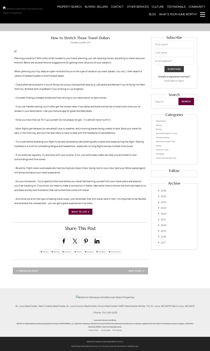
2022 (163, 213)
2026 (163, 190)
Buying (159, 129)
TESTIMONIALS (176, 6)
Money (45, 251)
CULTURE (158, 6)
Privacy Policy (94, 330)
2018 (163, 236)
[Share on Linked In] (97, 241)
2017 (163, 242)
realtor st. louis (162, 149)
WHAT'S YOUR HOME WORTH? (178, 14)
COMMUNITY (197, 6)
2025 (163, 196)
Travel (78, 251)
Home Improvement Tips (166, 158)
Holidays (101, 251)
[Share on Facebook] (64, 241)
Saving (56, 251)
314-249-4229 (109, 312)
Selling (159, 125)
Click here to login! (174, 80)
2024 (163, 202)
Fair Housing (117, 330)
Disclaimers (121, 346)
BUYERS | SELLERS (96, 6)
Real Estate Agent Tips (165, 141)
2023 (163, 208)
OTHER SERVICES (138, 6)
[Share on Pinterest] (86, 241)
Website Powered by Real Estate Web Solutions (105, 341)
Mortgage (160, 154)
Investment (115, 251)
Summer (67, 251)
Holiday (89, 251)
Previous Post (28, 270)
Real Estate (161, 121)
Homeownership (163, 137)
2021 (163, 219)
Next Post (135, 270)
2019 (163, 231)
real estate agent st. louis (166, 133)
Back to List (80, 211)
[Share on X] (75, 241)
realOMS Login (133, 346)
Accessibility (106, 330)
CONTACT (117, 6)
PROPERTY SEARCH (69, 6)
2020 (163, 225)
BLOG (152, 14)
